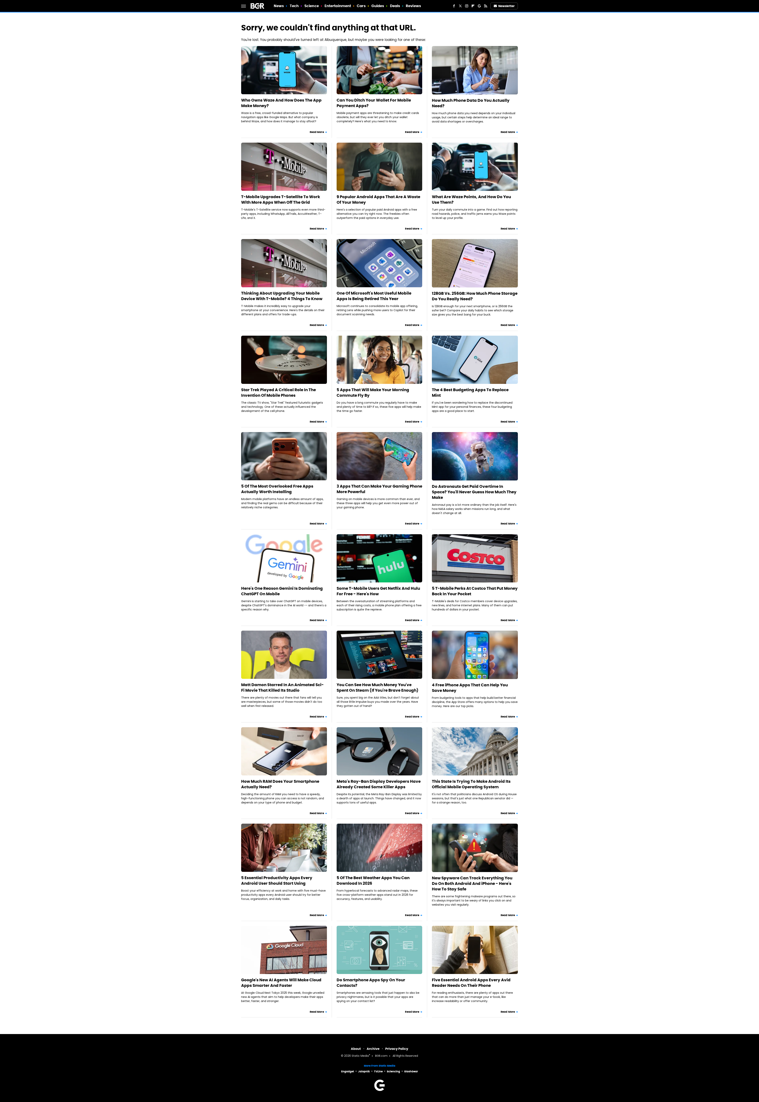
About (356, 1049)
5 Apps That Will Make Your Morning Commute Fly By (373, 392)
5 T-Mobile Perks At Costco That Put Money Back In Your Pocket (475, 591)
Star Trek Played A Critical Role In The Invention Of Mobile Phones (278, 392)
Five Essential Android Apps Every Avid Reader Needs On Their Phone (471, 982)
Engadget (347, 1071)
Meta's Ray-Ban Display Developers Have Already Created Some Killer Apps (379, 784)
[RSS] (485, 6)
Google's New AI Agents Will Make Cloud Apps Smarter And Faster (281, 982)
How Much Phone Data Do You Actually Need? (471, 103)
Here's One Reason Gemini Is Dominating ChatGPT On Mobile (282, 591)
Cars (361, 6)
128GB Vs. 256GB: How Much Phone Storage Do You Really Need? (474, 296)
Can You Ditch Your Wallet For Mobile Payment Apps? (374, 103)
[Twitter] (460, 6)
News (279, 6)
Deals (395, 6)
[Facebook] (454, 6)
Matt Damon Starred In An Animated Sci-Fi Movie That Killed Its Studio (282, 687)
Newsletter (506, 6)
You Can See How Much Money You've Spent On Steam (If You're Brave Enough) (377, 687)
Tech (294, 6)
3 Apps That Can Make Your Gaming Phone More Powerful (379, 489)
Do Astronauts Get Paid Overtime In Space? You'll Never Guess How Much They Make (474, 492)
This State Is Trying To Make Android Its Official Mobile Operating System (471, 784)
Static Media (360, 1056)
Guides (377, 6)
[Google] (479, 6)
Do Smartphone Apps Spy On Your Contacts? (371, 982)
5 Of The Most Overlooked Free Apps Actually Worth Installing (277, 489)
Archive (373, 1049)
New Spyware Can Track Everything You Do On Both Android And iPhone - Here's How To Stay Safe (472, 883)
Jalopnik (364, 1071)
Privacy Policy (396, 1049)
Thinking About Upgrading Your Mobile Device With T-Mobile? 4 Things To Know (281, 296)
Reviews (413, 6)
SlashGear (411, 1071)
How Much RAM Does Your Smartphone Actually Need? (280, 784)
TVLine (378, 1071)
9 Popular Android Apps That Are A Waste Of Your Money (378, 199)
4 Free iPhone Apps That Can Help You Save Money (470, 687)
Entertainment (338, 6)
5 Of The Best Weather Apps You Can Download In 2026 (373, 880)
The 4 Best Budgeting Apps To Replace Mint (470, 392)
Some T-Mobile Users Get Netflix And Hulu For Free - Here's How (378, 591)
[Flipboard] (473, 6)
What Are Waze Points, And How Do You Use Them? (471, 199)
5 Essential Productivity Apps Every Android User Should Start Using (276, 880)
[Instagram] (466, 6)
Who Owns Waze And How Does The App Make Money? (281, 103)
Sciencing (393, 1071)
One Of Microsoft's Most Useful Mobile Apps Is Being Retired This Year (374, 296)
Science (311, 6)
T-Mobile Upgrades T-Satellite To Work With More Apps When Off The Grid (280, 199)
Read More (317, 132)
